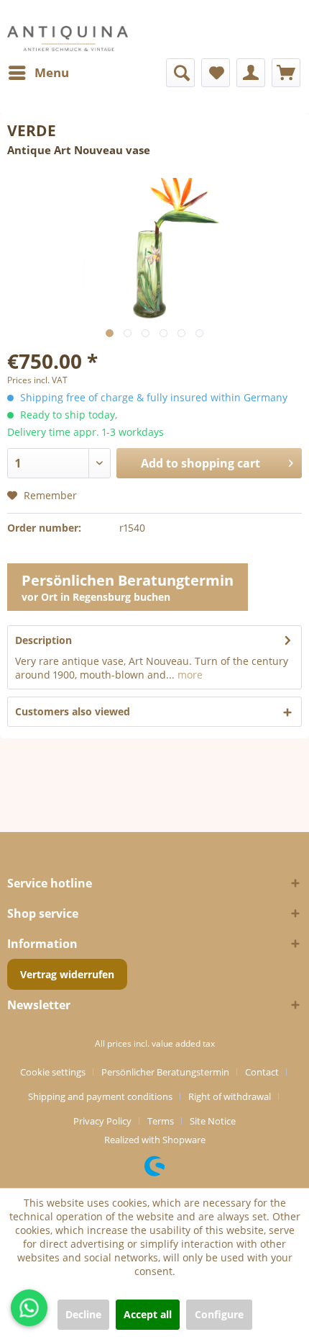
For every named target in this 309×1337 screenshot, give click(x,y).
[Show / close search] (180, 72)
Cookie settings (53, 1071)
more (189, 674)
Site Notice (213, 1120)
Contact (262, 1071)
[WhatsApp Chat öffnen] (29, 1307)
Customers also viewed (72, 711)
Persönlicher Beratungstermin (165, 1071)
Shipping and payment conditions (100, 1096)
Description (43, 640)
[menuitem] (38, 72)
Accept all (148, 1314)
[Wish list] (215, 72)
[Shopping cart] (286, 72)
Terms (160, 1120)
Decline (83, 1314)
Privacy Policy (102, 1120)
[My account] (250, 72)
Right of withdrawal (229, 1096)
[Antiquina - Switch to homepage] (67, 38)
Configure (219, 1314)
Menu (51, 72)
